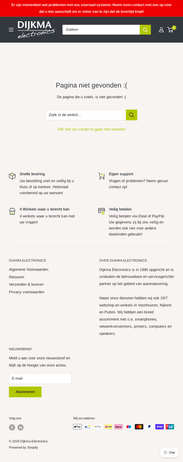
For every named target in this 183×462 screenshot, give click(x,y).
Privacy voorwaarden (26, 292)
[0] (170, 29)
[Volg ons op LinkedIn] (20, 427)
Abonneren (25, 392)
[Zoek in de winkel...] (131, 115)
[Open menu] (11, 29)
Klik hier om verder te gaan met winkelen (92, 129)
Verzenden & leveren (26, 284)
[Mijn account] (161, 29)
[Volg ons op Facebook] (12, 427)
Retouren (16, 277)
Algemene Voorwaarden (28, 269)
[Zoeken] (145, 30)
